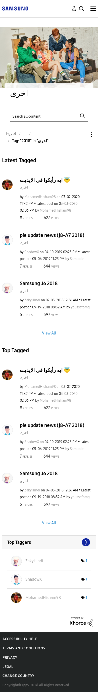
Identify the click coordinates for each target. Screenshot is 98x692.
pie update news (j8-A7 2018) (52, 235)
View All (49, 332)
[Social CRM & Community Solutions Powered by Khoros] (81, 621)
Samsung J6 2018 (39, 283)
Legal (8, 667)
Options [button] (83, 134)
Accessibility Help (20, 639)
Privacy (10, 657)
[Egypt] (15, 8)
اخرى (24, 187)
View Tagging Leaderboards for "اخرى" (49, 542)
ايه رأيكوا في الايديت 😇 (45, 180)
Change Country (18, 676)
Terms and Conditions (24, 648)
